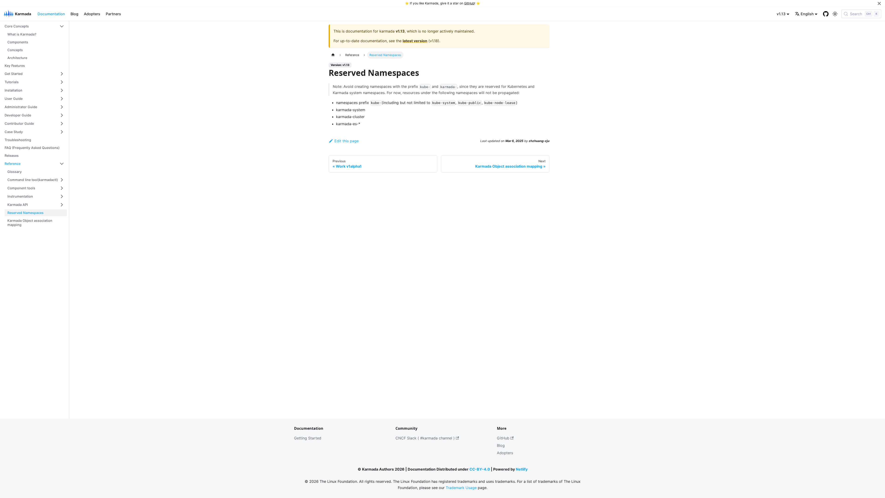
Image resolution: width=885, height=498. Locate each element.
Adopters (92, 14)
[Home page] (333, 55)
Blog (74, 14)
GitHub (469, 3)
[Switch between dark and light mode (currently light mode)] (835, 14)
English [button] (807, 14)
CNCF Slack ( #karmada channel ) (425, 438)
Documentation (51, 14)
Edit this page (346, 141)
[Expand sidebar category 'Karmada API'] (62, 204)
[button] (34, 26)
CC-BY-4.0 (479, 469)
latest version (415, 41)
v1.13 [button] (781, 14)
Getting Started (307, 438)
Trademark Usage (461, 487)
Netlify (522, 469)
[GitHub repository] (825, 14)
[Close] (879, 3)
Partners (113, 14)
